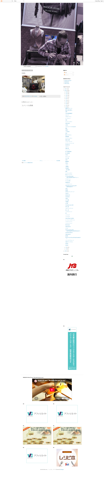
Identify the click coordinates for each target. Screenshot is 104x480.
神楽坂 (66, 190)
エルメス (67, 115)
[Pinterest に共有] (45, 96)
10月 (67, 95)
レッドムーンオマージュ (70, 219)
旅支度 (66, 235)
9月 (66, 97)
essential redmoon (69, 232)
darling (66, 243)
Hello (66, 159)
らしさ (66, 228)
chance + (67, 193)
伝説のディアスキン (69, 241)
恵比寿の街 (67, 144)
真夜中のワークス (68, 108)
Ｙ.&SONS (67, 131)
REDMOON (66, 82)
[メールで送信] (40, 96)
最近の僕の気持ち (68, 110)
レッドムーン (68, 118)
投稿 (66, 72)
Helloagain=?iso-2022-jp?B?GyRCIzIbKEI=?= (71, 186)
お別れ (66, 124)
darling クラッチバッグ (69, 191)
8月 (66, 98)
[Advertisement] (41, 148)
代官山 (66, 163)
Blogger (62, 469)
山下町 (66, 203)
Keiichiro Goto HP (67, 80)
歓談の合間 (67, 139)
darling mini (67, 195)
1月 (66, 248)
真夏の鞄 (67, 148)
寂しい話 (67, 210)
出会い (66, 188)
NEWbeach (67, 182)
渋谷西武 (67, 168)
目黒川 (66, 130)
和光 (66, 133)
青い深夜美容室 (68, 151)
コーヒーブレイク (68, 141)
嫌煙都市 (67, 161)
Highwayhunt (68, 226)
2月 (66, 247)
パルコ (66, 164)
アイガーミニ (68, 179)
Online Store (66, 83)
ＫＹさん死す (68, 180)
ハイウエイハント (68, 184)
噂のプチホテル (68, 134)
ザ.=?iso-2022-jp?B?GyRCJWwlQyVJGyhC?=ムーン (72, 177)
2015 (66, 251)
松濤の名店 (67, 123)
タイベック (67, 156)
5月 (66, 103)
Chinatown (67, 196)
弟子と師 (67, 206)
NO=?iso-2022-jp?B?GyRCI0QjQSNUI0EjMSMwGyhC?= (72, 230)
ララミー (67, 146)
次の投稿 (23, 160)
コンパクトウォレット (69, 240)
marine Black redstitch (69, 218)
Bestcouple (67, 224)
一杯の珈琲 (67, 169)
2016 (66, 90)
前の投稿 (58, 160)
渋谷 (66, 120)
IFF (66, 213)
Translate (46, 66)
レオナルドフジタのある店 (70, 126)
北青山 (66, 198)
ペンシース (67, 149)
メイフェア (67, 214)
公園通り (67, 166)
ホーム (41, 160)
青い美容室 (67, 153)
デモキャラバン (68, 116)
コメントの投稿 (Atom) (28, 162)
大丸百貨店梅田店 (68, 113)
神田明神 (67, 136)
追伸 (66, 111)
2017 (66, 88)
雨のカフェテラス (68, 174)
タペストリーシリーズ (69, 143)
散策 (66, 128)
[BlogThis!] (41, 96)
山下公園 (67, 200)
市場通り (67, 201)
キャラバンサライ (68, 121)
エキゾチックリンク (69, 208)
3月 (66, 106)
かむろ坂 (67, 158)
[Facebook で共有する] (44, 96)
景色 (66, 171)
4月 (66, 105)
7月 (66, 100)
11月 (67, 93)
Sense (66, 154)
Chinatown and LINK (69, 205)
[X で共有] (43, 96)
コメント (67, 74)
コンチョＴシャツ (68, 221)
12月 (67, 92)
